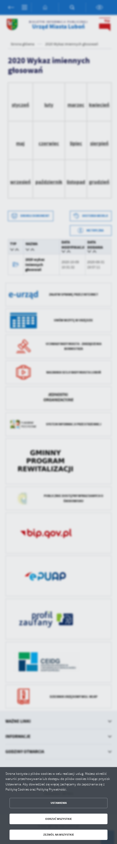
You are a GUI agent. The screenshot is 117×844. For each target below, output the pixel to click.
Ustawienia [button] (59, 803)
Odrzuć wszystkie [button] (58, 819)
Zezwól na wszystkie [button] (58, 835)
